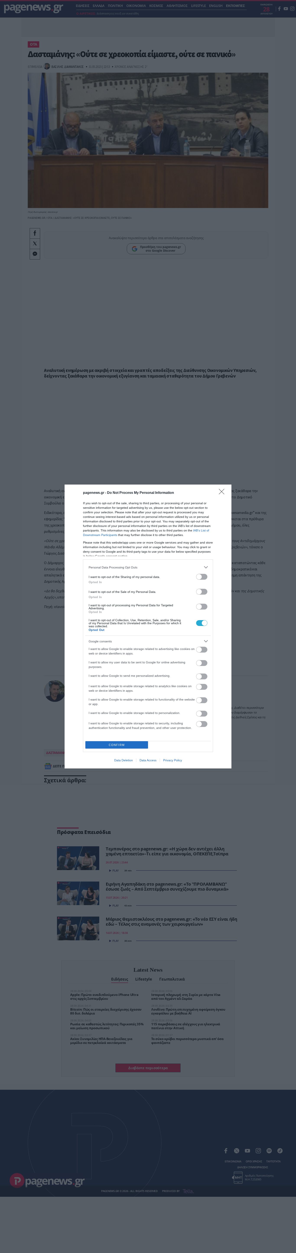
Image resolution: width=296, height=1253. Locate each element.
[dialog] (148, 626)
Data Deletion (123, 760)
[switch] (201, 577)
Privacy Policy (172, 760)
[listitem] (148, 567)
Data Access (148, 760)
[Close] (223, 493)
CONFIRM (117, 745)
